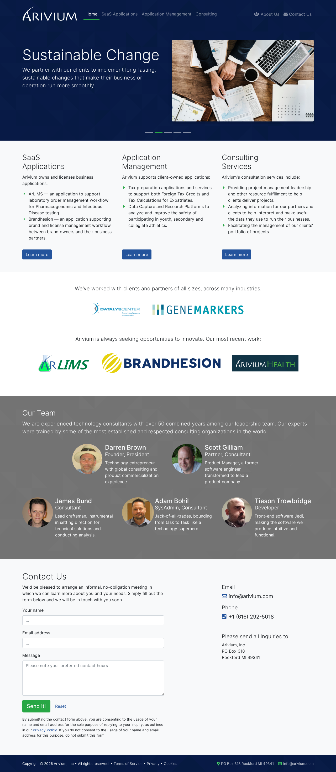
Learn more (37, 254)
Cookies (170, 764)
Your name (33, 610)
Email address (36, 632)
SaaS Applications (120, 14)
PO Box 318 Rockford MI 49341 (247, 764)
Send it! (36, 706)
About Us (269, 14)
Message (31, 655)
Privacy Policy (45, 730)
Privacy (153, 764)
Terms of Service (128, 764)
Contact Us (300, 14)
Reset (60, 706)
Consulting (206, 14)
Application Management (166, 14)
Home (91, 14)
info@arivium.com (298, 764)
